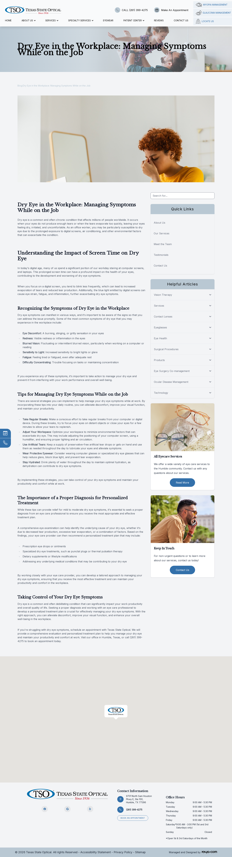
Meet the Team (163, 244)
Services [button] (50, 20)
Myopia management (215, 4)
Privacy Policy (123, 852)
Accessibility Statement (95, 852)
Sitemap (140, 852)
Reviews (159, 20)
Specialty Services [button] (79, 20)
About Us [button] (27, 20)
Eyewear (108, 20)
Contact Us (181, 20)
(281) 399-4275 (134, 809)
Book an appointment (133, 818)
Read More (182, 482)
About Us (159, 222)
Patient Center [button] (132, 20)
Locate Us (208, 21)
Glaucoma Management (217, 12)
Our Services (161, 233)
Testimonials (161, 254)
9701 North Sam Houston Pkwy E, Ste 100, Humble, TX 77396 (139, 799)
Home (8, 20)
